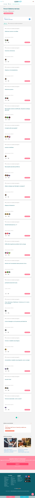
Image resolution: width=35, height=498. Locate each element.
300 (6, 119)
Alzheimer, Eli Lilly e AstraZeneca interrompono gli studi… (24, 451)
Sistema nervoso (9, 19)
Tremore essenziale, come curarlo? (13, 398)
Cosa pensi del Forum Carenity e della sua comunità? (15, 428)
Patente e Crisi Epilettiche (11, 70)
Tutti (6, 23)
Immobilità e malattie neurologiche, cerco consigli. (17, 360)
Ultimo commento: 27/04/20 (9, 346)
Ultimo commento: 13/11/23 (9, 172)
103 (6, 235)
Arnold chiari (8, 379)
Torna (5, 6)
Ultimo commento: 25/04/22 (9, 230)
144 (6, 216)
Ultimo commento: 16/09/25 (9, 56)
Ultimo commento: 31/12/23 (9, 153)
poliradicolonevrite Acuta (11, 282)
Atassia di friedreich (10, 205)
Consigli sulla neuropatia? (11, 128)
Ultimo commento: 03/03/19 (9, 404)
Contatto (12, 483)
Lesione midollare (9, 147)
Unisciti (17, 464)
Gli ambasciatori (6, 479)
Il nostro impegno (6, 486)
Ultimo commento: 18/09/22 (9, 211)
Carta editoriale (13, 478)
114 (6, 409)
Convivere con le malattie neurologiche (15, 23)
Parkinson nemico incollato (11, 31)
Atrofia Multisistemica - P (11, 224)
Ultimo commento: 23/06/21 (9, 269)
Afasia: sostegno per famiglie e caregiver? (15, 186)
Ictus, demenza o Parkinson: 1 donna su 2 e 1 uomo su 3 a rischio (10, 451)
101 (6, 177)
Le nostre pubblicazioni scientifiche (6, 485)
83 (6, 390)
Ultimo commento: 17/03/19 (9, 385)
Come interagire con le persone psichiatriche (16, 321)
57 (6, 274)
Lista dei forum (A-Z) (20, 479)
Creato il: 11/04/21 (7, 288)
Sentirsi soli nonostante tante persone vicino (15, 263)
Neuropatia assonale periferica (12, 166)
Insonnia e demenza (10, 50)
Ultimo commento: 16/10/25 (9, 37)
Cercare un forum (20, 477)
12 (6, 332)
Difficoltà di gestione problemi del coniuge (15, 244)
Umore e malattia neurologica (12, 340)
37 (6, 42)
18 (6, 61)
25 (6, 100)
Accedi (24, 496)
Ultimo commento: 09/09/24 (9, 114)
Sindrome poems (9, 89)
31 (6, 351)
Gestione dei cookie (13, 482)
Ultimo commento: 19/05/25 (9, 95)
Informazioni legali (13, 480)
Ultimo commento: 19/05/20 (9, 327)
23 (6, 158)
